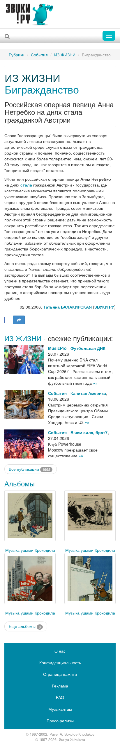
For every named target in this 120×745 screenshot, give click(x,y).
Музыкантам (60, 709)
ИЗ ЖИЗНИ (64, 55)
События (39, 55)
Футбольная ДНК (87, 348)
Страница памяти (60, 674)
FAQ (60, 697)
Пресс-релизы (60, 720)
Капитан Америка (88, 393)
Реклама (60, 686)
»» (95, 383)
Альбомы (19, 483)
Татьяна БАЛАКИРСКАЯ (67, 307)
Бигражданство (42, 89)
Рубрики (16, 55)
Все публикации (29, 469)
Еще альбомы (25, 626)
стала (26, 185)
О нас (60, 651)
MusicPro (57, 348)
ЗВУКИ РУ (104, 307)
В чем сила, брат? (89, 432)
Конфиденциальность (60, 662)
